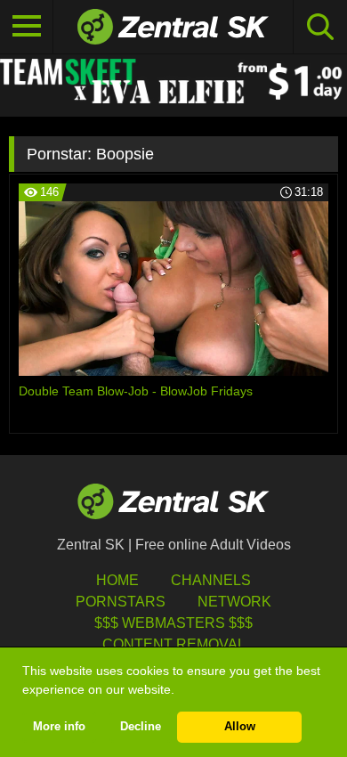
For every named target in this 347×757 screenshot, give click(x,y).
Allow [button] (239, 726)
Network (234, 601)
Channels (211, 580)
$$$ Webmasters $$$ (173, 623)
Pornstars (120, 601)
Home (117, 580)
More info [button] (59, 726)
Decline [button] (140, 726)
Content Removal (174, 644)
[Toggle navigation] (26, 26)
